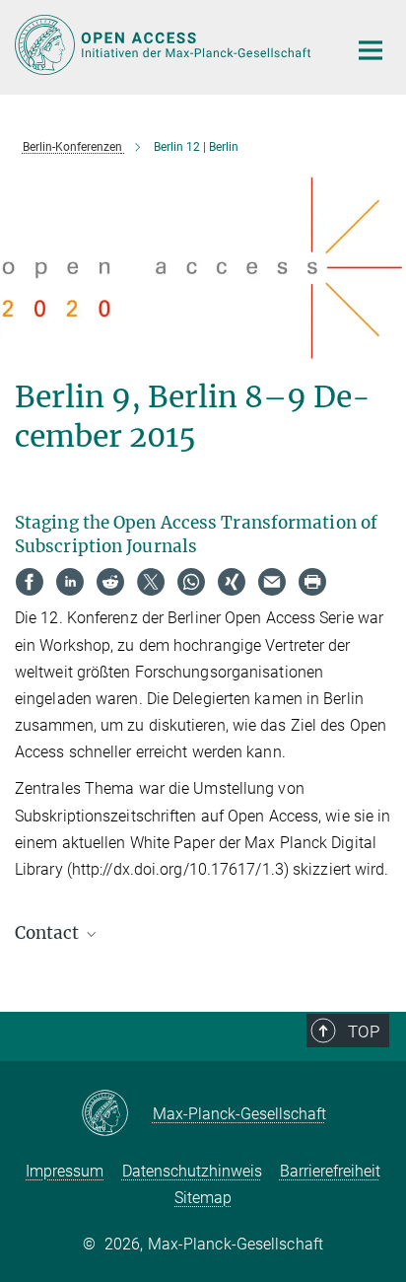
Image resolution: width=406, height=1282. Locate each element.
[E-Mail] (272, 582)
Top (363, 1031)
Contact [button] (49, 933)
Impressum (64, 1171)
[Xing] (231, 582)
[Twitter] (151, 582)
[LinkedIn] (70, 582)
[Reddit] (110, 582)
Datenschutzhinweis (192, 1171)
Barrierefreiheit (330, 1171)
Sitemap (203, 1197)
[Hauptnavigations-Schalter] (370, 50)
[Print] (312, 582)
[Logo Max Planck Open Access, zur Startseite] (166, 45)
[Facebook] (29, 582)
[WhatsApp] (191, 582)
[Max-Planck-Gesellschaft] (117, 1114)
